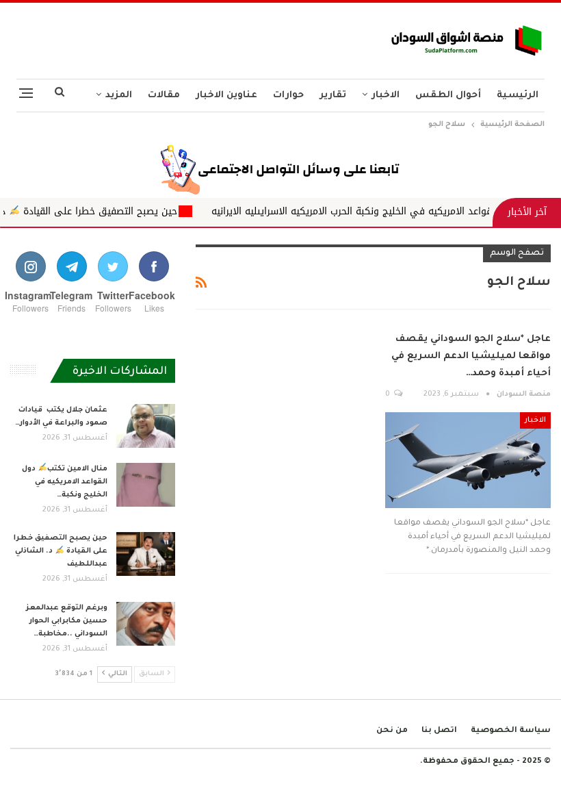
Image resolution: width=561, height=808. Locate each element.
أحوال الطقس (448, 95)
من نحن (392, 731)
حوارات (288, 95)
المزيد (118, 95)
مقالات (164, 95)
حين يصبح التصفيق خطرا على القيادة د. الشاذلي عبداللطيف (60, 551)
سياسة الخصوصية (511, 731)
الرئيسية (517, 95)
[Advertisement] (187, 37)
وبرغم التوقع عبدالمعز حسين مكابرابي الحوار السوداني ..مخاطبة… (66, 621)
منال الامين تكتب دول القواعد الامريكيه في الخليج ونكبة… (64, 482)
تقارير (332, 95)
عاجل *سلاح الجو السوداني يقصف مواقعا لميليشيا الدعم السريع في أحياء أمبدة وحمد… (471, 356)
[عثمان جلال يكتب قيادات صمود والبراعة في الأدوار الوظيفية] (145, 426)
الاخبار (385, 95)
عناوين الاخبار (226, 95)
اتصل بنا (439, 731)
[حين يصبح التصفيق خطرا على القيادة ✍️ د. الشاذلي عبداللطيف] (145, 554)
